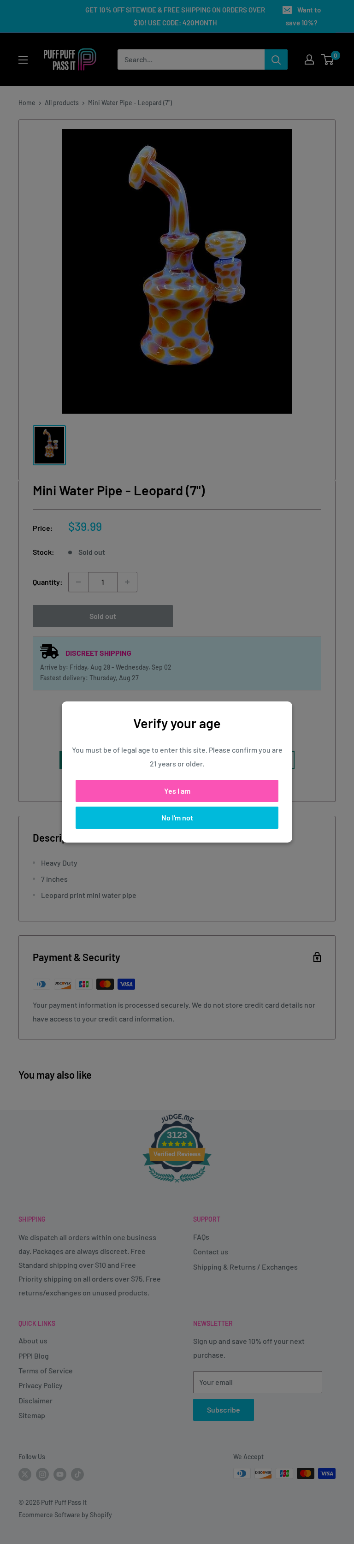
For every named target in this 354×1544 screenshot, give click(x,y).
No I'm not (177, 817)
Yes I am (177, 790)
